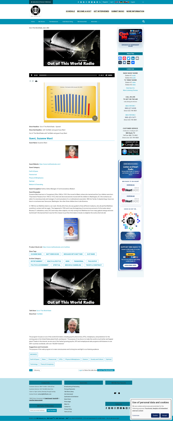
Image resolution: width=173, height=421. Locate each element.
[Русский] (127, 2)
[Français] (119, 2)
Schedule (70, 11)
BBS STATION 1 (130, 106)
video (134, 82)
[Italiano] (123, 2)
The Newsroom (53, 21)
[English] (116, 2)
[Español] (128, 2)
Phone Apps (67, 401)
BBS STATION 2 (130, 115)
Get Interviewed (101, 11)
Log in (111, 2)
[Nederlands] (118, 2)
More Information (135, 11)
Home (33, 21)
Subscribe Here (131, 265)
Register (105, 2)
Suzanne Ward (36, 254)
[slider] (68, 75)
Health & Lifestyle (54, 261)
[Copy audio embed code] (30, 81)
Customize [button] (135, 415)
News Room (67, 399)
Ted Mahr (40, 314)
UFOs (60, 359)
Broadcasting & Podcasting (71, 386)
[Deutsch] (121, 2)
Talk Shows (41, 21)
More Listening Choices (130, 90)
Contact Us (67, 406)
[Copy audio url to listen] (33, 81)
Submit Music (117, 11)
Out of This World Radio (43, 310)
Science (85, 359)
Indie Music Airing (68, 21)
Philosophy (92, 261)
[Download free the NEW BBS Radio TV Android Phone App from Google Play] (130, 143)
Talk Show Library (69, 391)
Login (80, 370)
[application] (72, 75)
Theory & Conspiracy (94, 265)
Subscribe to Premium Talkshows (42, 2)
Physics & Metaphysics (36, 178)
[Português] (125, 2)
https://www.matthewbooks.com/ (50, 164)
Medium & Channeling (36, 184)
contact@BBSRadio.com (44, 394)
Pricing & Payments (69, 389)
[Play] (32, 75)
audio (134, 75)
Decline (155, 415)
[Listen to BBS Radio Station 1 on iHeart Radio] (131, 189)
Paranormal (33, 174)
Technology (34, 364)
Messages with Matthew (73, 254)
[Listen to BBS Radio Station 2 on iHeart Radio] (131, 200)
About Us (66, 404)
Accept (164, 415)
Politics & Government (40, 265)
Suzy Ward (91, 254)
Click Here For (130, 88)
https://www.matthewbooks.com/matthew (56, 247)
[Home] (35, 11)
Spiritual (31, 181)
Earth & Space (33, 171)
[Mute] (106, 75)
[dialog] (151, 409)
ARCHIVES (33, 354)
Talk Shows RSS (82, 21)
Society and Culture (97, 359)
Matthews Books (52, 254)
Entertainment (37, 261)
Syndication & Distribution (71, 396)
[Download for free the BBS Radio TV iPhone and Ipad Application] (130, 152)
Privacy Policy (68, 409)
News (67, 261)
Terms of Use (68, 411)
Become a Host (84, 11)
